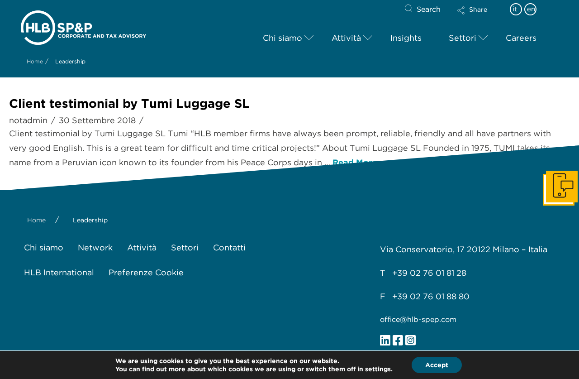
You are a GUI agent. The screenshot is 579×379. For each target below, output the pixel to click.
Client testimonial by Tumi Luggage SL (129, 103)
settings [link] (378, 369)
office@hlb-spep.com (418, 319)
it (515, 9)
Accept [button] (436, 365)
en (531, 9)
